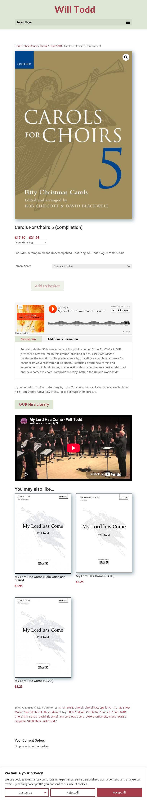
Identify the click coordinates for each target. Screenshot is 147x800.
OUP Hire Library (34, 404)
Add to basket (47, 285)
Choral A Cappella (96, 707)
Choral (43, 46)
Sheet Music (31, 46)
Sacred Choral (33, 712)
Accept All (119, 792)
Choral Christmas (26, 716)
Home (18, 46)
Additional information (62, 339)
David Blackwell (48, 716)
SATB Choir (34, 721)
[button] (125, 57)
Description (28, 339)
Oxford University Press (101, 716)
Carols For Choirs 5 (98, 712)
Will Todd (49, 721)
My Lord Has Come (72, 716)
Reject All (73, 792)
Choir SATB (55, 46)
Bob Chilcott (77, 712)
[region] (73, 783)
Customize (25, 792)
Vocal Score (23, 266)
